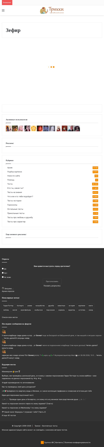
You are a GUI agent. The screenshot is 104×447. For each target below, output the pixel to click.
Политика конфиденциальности (77, 442)
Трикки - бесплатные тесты (46, 426)
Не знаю (7, 277)
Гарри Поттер (8, 306)
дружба (51, 306)
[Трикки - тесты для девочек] (52, 10)
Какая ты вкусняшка (13, 73)
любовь (6, 310)
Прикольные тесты (15, 213)
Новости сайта (13, 176)
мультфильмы (26, 310)
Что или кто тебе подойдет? (20, 196)
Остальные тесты (15, 209)
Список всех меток (10, 317)
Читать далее (9, 338)
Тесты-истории (14, 201)
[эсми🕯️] (9, 131)
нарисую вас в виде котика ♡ (14, 355)
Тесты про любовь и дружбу (20, 217)
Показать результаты (52, 286)
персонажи (50, 310)
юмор (91, 310)
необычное (38, 310)
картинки (81, 306)
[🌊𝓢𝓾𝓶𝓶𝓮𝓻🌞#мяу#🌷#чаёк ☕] (46, 131)
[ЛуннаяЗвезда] (33, 131)
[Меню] (3, 11)
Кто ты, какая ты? (15, 188)
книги (91, 306)
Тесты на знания (14, 192)
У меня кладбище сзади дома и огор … (18, 335)
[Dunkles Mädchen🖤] (64, 131)
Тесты (10, 184)
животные (61, 306)
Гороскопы (12, 205)
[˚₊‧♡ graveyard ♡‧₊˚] (40, 131)
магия (15, 310)
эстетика (82, 310)
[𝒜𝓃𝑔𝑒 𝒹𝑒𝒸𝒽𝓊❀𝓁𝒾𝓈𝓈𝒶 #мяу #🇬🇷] (52, 131)
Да (5, 269)
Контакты (59, 442)
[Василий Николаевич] (71, 131)
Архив (9, 168)
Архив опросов (8, 291)
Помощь (10, 180)
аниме (29, 306)
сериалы (61, 310)
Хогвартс (20, 306)
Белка (38, 335)
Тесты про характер (16, 222)
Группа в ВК (49, 442)
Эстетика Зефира (54, 94)
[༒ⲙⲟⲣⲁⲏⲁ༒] (77, 131)
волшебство (40, 306)
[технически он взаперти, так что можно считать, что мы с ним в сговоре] (27, 131)
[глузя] (21, 131)
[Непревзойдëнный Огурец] (58, 131)
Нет (5, 273)
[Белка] (15, 131)
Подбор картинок (14, 172)
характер (71, 310)
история (72, 306)
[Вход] (7, 11)
